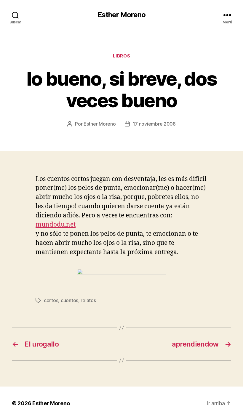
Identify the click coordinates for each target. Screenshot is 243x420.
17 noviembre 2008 (154, 124)
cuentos (69, 300)
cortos (51, 300)
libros (121, 56)
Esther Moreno (121, 14)
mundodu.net (56, 225)
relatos (88, 300)
